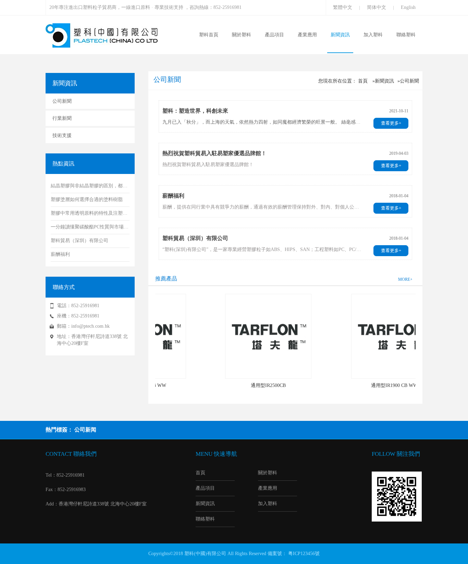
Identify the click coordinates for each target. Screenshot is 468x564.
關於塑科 (241, 34)
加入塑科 (373, 34)
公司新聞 (62, 101)
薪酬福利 (173, 196)
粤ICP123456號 (304, 553)
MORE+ (405, 279)
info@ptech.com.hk (90, 326)
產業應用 (307, 34)
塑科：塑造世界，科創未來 (195, 111)
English (408, 7)
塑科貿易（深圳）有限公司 (195, 238)
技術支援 (62, 135)
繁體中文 (342, 7)
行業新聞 (62, 118)
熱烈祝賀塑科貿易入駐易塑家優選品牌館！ (214, 153)
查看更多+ (391, 123)
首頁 (363, 81)
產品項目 (274, 34)
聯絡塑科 (406, 34)
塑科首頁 (208, 34)
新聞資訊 (340, 34)
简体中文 (376, 7)
